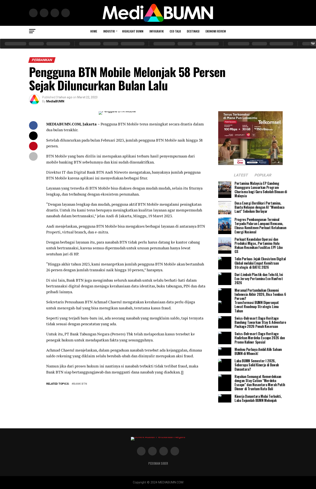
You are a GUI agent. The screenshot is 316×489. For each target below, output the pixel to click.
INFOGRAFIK (156, 31)
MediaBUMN (55, 101)
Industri (109, 31)
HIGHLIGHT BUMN (132, 31)
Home (93, 31)
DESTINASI (193, 31)
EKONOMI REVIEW (216, 31)
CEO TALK (175, 31)
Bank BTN (80, 384)
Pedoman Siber (158, 463)
